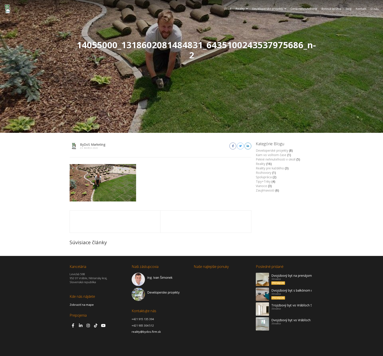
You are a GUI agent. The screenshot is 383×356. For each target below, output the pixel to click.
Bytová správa (331, 9)
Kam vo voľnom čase (271, 155)
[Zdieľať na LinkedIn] (247, 146)
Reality (240, 9)
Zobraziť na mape (82, 305)
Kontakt (361, 9)
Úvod (227, 9)
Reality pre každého (270, 168)
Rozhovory (263, 172)
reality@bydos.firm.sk (146, 332)
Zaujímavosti (265, 190)
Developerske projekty (267, 9)
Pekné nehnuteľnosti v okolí (275, 159)
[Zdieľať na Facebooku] (232, 146)
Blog (348, 9)
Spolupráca (264, 177)
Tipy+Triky (263, 181)
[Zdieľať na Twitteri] (240, 146)
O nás (375, 9)
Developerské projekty (272, 150)
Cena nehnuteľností (304, 9)
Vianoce (261, 186)
